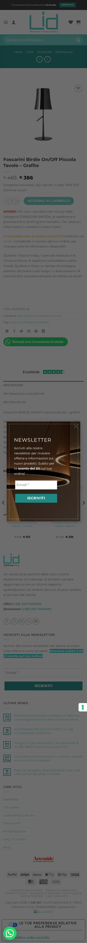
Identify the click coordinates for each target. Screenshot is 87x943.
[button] (10, 933)
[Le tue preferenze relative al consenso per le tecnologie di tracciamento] (83, 707)
